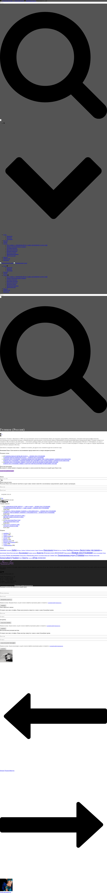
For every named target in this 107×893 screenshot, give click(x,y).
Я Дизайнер (14, 558)
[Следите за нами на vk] (7, 502)
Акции (5, 534)
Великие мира (7, 540)
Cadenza (23, 550)
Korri (61, 550)
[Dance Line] (13, 263)
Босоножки (23, 553)
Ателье (5, 242)
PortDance (64, 550)
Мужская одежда (49, 553)
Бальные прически (12, 251)
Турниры (80, 555)
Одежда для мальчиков (97, 553)
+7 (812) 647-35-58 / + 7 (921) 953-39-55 (13, 1)
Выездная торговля (12, 249)
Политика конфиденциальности (24, 585)
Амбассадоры (7, 536)
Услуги (5, 243)
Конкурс (40, 553)
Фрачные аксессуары (94, 555)
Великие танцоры (32, 553)
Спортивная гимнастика (43, 555)
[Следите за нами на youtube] (5, 502)
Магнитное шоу (11, 255)
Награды (9, 237)
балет (20, 558)
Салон (5, 544)
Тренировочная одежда (67, 555)
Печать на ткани (11, 252)
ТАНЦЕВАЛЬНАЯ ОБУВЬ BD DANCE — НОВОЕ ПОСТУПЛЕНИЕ (23, 457)
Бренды (5, 257)
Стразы (52, 555)
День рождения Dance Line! (11, 521)
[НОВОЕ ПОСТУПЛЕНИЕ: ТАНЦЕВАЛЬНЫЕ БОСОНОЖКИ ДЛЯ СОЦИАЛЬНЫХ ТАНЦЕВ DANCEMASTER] (37, 459)
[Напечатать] (0, 436)
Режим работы (23, 555)
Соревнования (7, 545)
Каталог (5, 240)
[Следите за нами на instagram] (3, 502)
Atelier (14, 550)
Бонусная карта (14, 553)
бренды (25, 558)
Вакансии (9, 236)
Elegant (56, 550)
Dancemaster (48, 550)
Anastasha (9, 550)
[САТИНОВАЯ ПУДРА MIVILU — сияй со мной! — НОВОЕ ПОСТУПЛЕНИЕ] (26, 506)
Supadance (76, 550)
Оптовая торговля (12, 248)
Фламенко (87, 555)
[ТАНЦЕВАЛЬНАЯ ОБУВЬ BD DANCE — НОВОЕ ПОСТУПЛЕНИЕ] (24, 456)
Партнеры (9, 239)
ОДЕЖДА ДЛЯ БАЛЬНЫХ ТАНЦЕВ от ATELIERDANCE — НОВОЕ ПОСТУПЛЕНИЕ (29, 512)
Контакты (6, 260)
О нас (5, 234)
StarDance (70, 550)
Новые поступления (9, 542)
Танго (55, 555)
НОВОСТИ (6, 258)
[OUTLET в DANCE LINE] (11, 524)
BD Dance (19, 550)
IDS (58, 550)
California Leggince (30, 550)
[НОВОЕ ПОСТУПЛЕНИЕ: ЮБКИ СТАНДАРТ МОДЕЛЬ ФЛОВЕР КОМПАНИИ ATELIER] (30, 462)
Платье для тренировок (12, 555)
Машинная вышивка (12, 254)
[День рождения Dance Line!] (11, 520)
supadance (6, 533)
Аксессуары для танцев (90, 550)
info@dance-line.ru (31, 1)
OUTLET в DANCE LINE (10, 526)
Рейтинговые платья (32, 555)
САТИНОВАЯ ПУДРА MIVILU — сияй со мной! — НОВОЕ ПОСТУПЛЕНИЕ (26, 508)
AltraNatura (3, 550)
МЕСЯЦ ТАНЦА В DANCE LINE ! (13, 517)
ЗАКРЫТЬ (3, 605)
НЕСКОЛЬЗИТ (59, 553)
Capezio (36, 550)
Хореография (5, 558)
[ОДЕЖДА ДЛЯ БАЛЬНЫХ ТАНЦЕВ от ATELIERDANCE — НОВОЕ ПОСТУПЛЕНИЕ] (29, 511)
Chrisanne (41, 550)
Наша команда (67, 553)
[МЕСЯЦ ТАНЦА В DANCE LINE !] (14, 515)
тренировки (42, 558)
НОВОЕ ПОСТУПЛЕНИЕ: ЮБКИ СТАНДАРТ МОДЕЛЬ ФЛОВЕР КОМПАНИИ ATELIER (30, 463)
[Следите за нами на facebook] (1, 502)
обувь (34, 557)
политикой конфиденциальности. (54, 602)
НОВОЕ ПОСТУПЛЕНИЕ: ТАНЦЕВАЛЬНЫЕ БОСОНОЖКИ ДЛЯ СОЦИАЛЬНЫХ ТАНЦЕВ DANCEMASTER (36, 460)
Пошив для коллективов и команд (16, 246)
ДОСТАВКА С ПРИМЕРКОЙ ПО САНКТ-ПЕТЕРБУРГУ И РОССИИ (27, 245)
